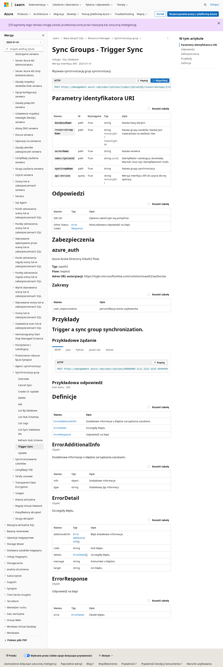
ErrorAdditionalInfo (65, 421)
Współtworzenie (108, 663)
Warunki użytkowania (199, 663)
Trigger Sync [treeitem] (25, 446)
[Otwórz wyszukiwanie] (205, 5)
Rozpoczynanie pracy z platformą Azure (193, 14)
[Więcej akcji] (168, 38)
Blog (89, 663)
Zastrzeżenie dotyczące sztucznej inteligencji (30, 663)
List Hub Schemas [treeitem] (28, 417)
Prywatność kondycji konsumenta (160, 663)
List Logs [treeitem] (23, 423)
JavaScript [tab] (95, 349)
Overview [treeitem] (23, 378)
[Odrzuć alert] (219, 23)
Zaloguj (214, 4)
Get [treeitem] (20, 404)
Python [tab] (80, 349)
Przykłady (186, 58)
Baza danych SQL (74, 38)
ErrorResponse (62, 434)
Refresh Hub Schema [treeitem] (30, 440)
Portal (160, 14)
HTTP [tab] (58, 349)
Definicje (186, 63)
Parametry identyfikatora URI (199, 44)
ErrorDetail (60, 428)
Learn (56, 38)
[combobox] (24, 42)
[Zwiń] (43, 35)
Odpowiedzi (188, 49)
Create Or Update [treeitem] (28, 391)
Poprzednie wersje (71, 663)
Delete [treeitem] (22, 397)
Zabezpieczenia (190, 53)
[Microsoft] (6, 4)
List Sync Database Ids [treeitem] (29, 432)
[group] (111, 87)
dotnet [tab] (109, 349)
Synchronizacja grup (126, 38)
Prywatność (128, 663)
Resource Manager (99, 38)
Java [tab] (68, 349)
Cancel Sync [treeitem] (25, 385)
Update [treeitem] (22, 453)
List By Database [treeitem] (27, 410)
